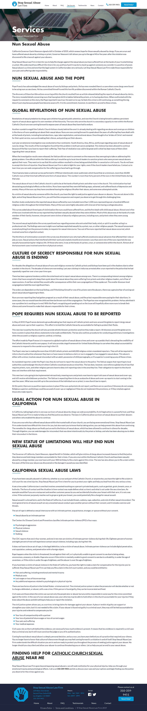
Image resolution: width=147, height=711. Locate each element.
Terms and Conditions (64, 708)
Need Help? (129, 5)
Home (36, 703)
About (49, 703)
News (93, 703)
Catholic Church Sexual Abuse (57, 655)
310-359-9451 (114, 5)
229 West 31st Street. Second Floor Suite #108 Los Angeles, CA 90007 (42, 693)
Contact (107, 703)
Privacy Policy (46, 708)
